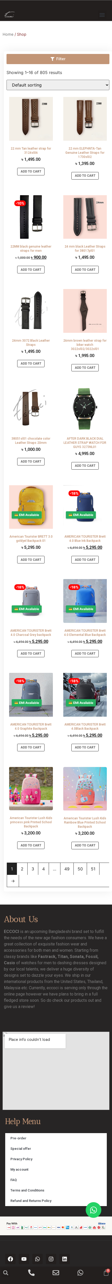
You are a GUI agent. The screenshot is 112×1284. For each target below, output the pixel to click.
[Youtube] (24, 1259)
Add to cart (31, 171)
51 (93, 868)
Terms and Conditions (27, 1190)
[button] (102, 14)
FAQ (13, 1180)
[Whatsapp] (37, 1259)
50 (80, 868)
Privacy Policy (21, 1159)
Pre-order (18, 1138)
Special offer (20, 1149)
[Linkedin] (64, 1259)
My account (19, 1169)
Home (8, 34)
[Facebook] (10, 1259)
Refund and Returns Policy (30, 1201)
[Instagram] (51, 1259)
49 (67, 868)
